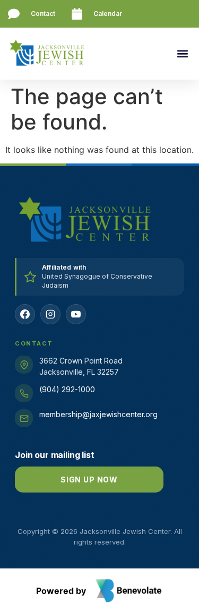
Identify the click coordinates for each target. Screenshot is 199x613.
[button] (182, 54)
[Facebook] (25, 314)
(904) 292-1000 (67, 389)
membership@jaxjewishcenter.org (98, 414)
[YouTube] (76, 314)
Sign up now (89, 479)
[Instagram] (50, 314)
